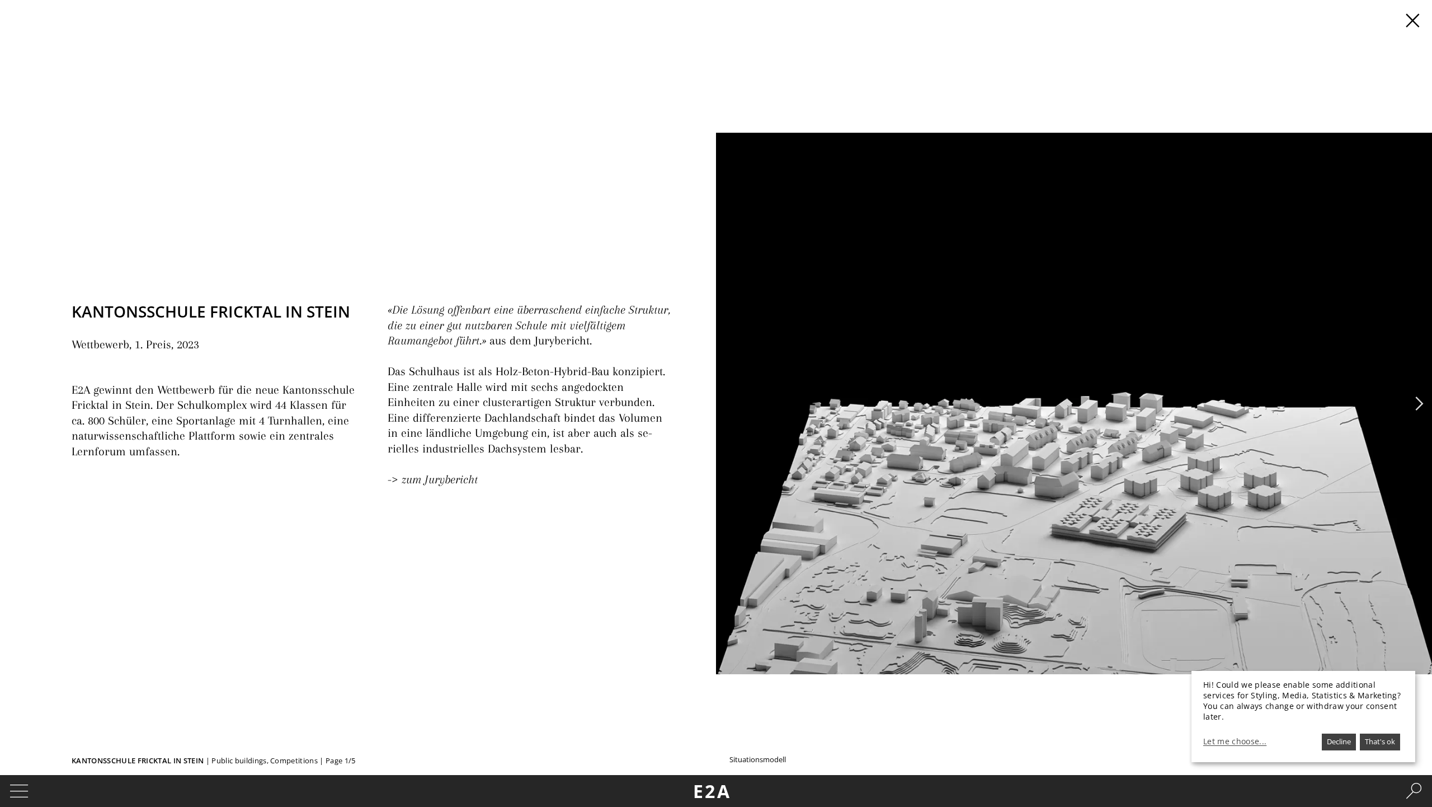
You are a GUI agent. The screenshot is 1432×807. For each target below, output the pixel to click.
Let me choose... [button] (1234, 741)
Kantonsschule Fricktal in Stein (138, 760)
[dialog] (1303, 716)
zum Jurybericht (440, 479)
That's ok (1380, 741)
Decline (1339, 741)
